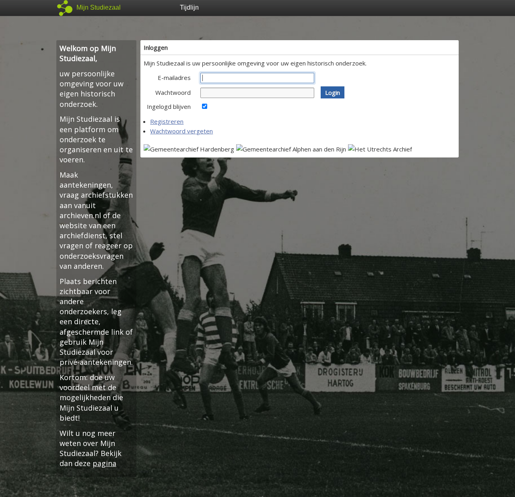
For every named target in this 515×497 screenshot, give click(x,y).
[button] (332, 92)
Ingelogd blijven (169, 106)
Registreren (166, 121)
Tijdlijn (189, 7)
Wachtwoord (173, 92)
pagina (104, 463)
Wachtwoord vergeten (181, 131)
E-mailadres (174, 78)
